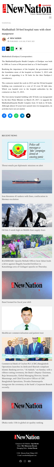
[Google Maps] (33, 461)
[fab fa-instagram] (25, 461)
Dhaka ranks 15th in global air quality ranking (22, 422)
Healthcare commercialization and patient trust (23, 333)
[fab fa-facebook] (20, 461)
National (6, 23)
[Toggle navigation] (50, 17)
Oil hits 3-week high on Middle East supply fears (23, 230)
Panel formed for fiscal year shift (16, 302)
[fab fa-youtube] (29, 461)
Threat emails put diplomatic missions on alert (22, 165)
